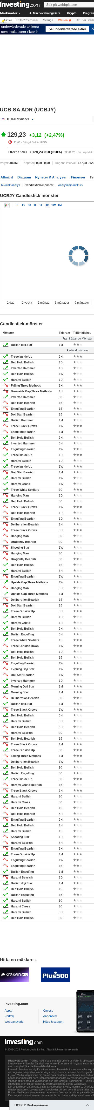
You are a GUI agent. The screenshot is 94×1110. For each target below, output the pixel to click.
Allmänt (6, 177)
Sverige (48, 20)
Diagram (24, 177)
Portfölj (9, 1016)
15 (23, 205)
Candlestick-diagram (7, 205)
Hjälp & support (53, 1021)
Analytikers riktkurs (70, 185)
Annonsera (50, 1016)
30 (29, 205)
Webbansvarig (14, 1021)
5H (41, 205)
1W (53, 205)
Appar (9, 1010)
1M (60, 205)
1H (35, 205)
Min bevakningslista (46, 13)
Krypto (71, 13)
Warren (63, 20)
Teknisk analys (10, 185)
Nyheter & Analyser (51, 177)
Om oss (48, 1010)
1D (47, 205)
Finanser (78, 177)
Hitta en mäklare (17, 959)
